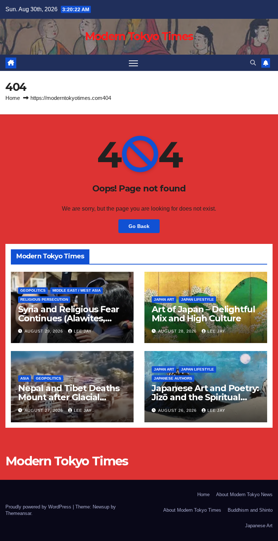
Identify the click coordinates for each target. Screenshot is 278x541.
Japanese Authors (173, 378)
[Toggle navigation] (133, 62)
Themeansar (18, 513)
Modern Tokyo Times (139, 36)
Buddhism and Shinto (250, 510)
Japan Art (164, 299)
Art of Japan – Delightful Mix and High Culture (203, 314)
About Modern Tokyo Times (192, 510)
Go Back (139, 226)
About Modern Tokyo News (244, 494)
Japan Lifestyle (197, 299)
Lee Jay (83, 331)
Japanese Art (259, 525)
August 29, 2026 (44, 331)
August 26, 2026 (178, 410)
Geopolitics (33, 290)
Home (12, 98)
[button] (253, 63)
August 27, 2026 (44, 410)
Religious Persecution (44, 299)
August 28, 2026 (178, 331)
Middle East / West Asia (76, 290)
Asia (24, 378)
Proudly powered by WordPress (39, 507)
